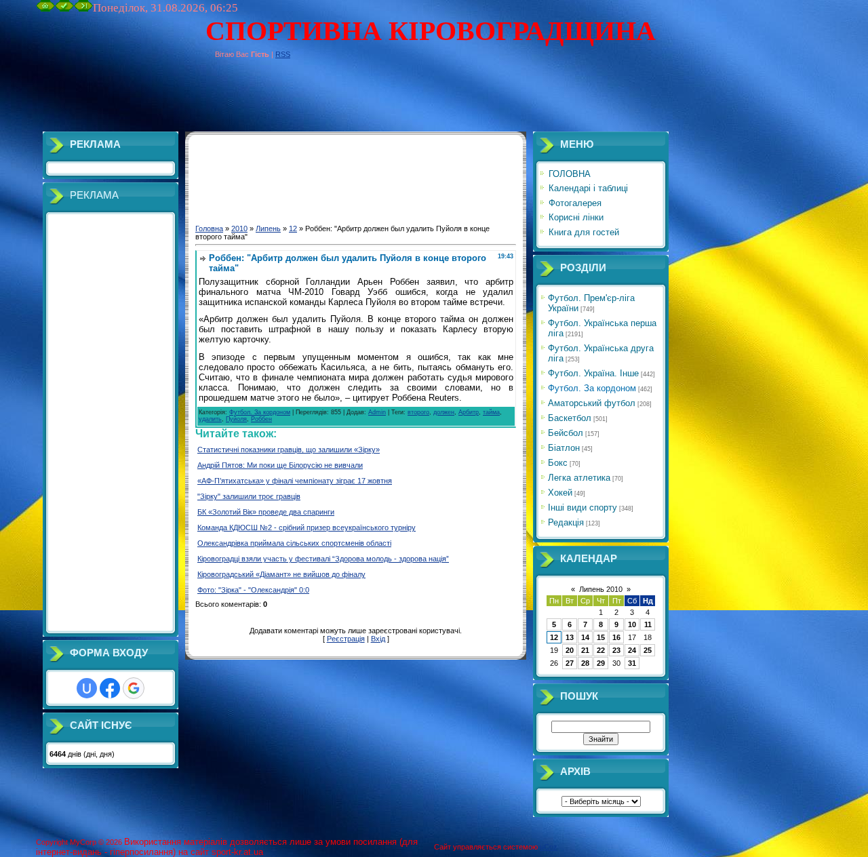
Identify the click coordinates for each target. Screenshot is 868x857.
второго (418, 412)
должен (443, 412)
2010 (239, 228)
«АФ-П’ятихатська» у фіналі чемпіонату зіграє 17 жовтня (294, 481)
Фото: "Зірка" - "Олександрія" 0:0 (253, 590)
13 (570, 637)
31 (632, 663)
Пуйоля (236, 419)
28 (585, 663)
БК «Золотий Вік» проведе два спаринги (265, 512)
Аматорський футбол (591, 403)
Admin (377, 412)
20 (570, 650)
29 (601, 663)
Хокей (560, 492)
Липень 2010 (601, 589)
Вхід (378, 639)
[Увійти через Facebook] (110, 688)
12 (293, 228)
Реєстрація (346, 639)
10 (632, 624)
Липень (268, 228)
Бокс (558, 463)
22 (601, 650)
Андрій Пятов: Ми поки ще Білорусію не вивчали (280, 465)
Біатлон (564, 448)
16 (616, 637)
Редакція (566, 522)
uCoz (548, 847)
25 (648, 650)
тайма (491, 412)
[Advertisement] (283, 101)
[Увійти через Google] (133, 688)
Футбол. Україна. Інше (593, 373)
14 (585, 637)
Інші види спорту (582, 507)
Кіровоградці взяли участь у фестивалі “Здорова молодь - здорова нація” (323, 559)
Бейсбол (565, 433)
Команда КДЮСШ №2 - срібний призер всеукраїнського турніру (306, 527)
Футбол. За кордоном (259, 412)
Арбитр (468, 412)
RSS (282, 54)
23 (616, 650)
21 (585, 650)
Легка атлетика (579, 478)
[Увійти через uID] (87, 688)
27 (570, 663)
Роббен (261, 419)
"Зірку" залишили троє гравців (248, 496)
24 (632, 650)
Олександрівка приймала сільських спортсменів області (294, 543)
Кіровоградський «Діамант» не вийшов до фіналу (281, 574)
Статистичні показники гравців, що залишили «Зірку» (288, 449)
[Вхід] (83, 9)
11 (648, 624)
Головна (209, 228)
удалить (210, 419)
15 (601, 637)
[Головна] (45, 9)
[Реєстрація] (64, 9)
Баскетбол (569, 418)
